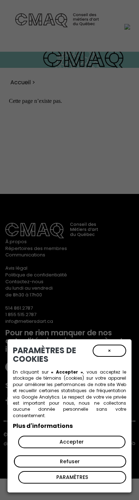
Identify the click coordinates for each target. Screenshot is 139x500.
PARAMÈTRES (72, 477)
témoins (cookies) (63, 378)
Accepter (72, 441)
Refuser (70, 461)
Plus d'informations (43, 426)
